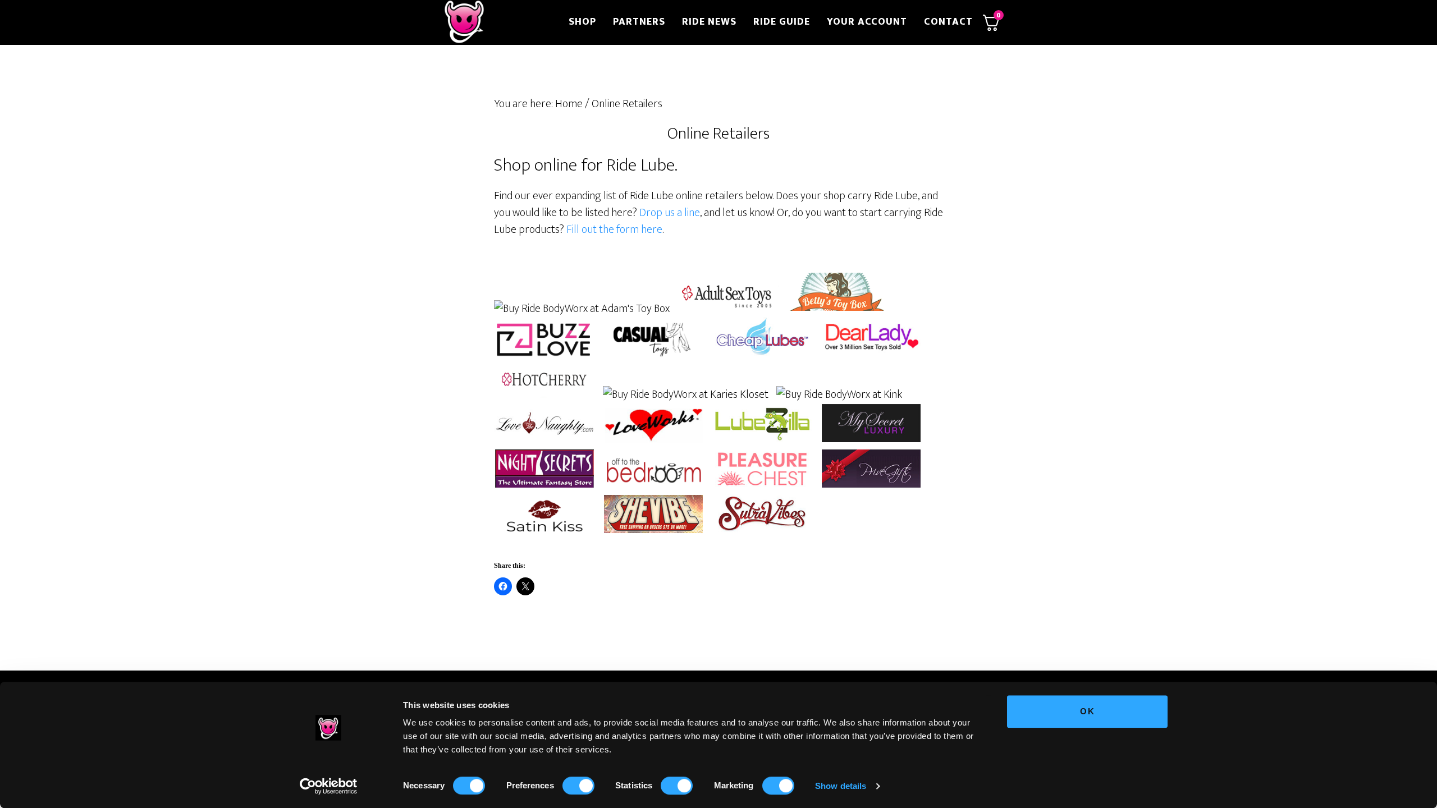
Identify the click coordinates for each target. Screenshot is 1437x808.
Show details (840, 786)
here (651, 229)
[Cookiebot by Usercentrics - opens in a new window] (329, 786)
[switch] (578, 786)
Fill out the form (603, 229)
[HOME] (498, 22)
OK (1087, 711)
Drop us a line (669, 212)
